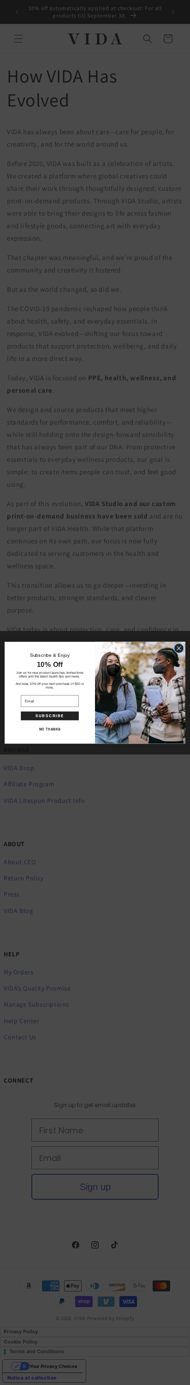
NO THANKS (49, 728)
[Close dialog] (179, 648)
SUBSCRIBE (50, 716)
